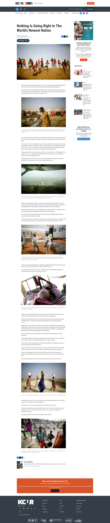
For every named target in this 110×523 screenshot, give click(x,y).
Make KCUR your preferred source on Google (83, 129)
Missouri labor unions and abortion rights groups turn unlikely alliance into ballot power (87, 115)
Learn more (84, 60)
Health (84, 69)
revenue (23, 322)
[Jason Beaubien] (20, 465)
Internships (62, 511)
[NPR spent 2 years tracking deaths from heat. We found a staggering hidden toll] (78, 72)
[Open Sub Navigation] (27, 13)
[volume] (21, 9)
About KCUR (45, 500)
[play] (17, 9)
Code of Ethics (79, 503)
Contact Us (62, 506)
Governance (78, 506)
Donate (91, 3)
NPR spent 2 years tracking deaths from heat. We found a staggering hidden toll (87, 74)
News (25, 13)
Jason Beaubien (24, 35)
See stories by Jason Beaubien (32, 466)
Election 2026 (19, 13)
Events (61, 500)
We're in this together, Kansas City (55, 481)
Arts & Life (32, 13)
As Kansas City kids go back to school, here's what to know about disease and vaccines (87, 87)
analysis (29, 153)
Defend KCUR (55, 490)
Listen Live (45, 503)
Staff (61, 503)
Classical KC (75, 13)
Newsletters (45, 511)
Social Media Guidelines (81, 500)
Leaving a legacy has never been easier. (83, 44)
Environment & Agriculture (86, 95)
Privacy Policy (79, 511)
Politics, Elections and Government (87, 110)
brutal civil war (30, 147)
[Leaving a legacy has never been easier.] (83, 30)
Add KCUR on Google (83, 139)
